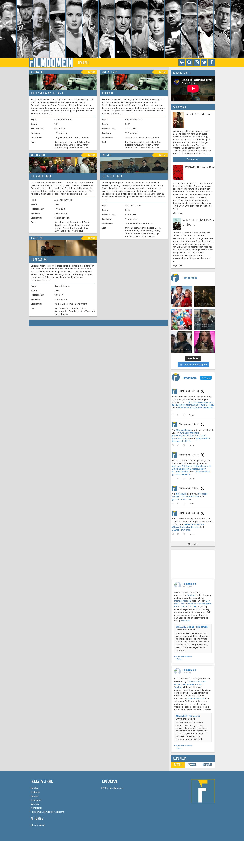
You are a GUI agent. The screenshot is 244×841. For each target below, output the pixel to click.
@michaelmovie (184, 430)
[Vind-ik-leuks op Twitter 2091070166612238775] (185, 534)
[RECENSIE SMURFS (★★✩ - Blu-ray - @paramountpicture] (181, 319)
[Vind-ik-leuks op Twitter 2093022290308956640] (185, 415)
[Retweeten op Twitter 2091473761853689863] (179, 504)
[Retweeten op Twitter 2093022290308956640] (179, 415)
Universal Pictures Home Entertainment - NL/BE (192, 605)
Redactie (35, 791)
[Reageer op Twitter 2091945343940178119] (173, 479)
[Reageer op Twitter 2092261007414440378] (173, 445)
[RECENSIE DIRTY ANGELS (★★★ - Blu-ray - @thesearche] (181, 342)
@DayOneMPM (203, 438)
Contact (35, 795)
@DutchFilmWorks (181, 499)
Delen (179, 659)
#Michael (194, 432)
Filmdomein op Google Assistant (47, 811)
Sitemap (35, 803)
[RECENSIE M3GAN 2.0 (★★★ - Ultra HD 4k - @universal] (204, 342)
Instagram (207, 764)
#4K (193, 466)
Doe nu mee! (193, 159)
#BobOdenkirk (178, 404)
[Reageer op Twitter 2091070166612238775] (173, 534)
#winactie (184, 432)
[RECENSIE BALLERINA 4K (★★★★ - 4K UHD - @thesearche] (204, 296)
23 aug (195, 488)
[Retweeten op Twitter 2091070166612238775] (179, 534)
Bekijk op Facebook (183, 656)
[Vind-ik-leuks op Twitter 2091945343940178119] (185, 479)
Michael (192, 595)
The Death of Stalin (41, 176)
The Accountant (39, 259)
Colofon (35, 787)
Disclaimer (36, 799)
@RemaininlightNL (204, 407)
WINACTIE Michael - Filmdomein (192, 626)
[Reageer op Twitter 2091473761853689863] (173, 504)
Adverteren (36, 807)
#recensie (193, 402)
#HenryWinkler (193, 404)
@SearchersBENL (185, 407)
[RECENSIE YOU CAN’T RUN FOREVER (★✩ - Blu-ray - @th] (204, 319)
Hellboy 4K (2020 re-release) (47, 93)
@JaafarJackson (198, 435)
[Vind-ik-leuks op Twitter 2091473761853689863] (185, 504)
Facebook (192, 764)
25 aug (195, 424)
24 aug (195, 454)
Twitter (178, 764)
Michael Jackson (182, 600)
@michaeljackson (180, 435)
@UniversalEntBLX (181, 441)
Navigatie (84, 62)
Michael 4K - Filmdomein (188, 716)
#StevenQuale (178, 496)
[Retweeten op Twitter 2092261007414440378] (179, 445)
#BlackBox (181, 493)
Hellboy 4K (108, 93)
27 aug (195, 390)
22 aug (195, 513)
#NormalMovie (205, 402)
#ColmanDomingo (181, 438)
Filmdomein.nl (38, 825)
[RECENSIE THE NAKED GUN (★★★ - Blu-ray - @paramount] (181, 296)
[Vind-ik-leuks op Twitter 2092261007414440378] (185, 445)
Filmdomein (184, 390)
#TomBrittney (192, 496)
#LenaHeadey (207, 404)
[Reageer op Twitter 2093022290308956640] (173, 415)
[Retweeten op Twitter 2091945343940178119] (179, 479)
